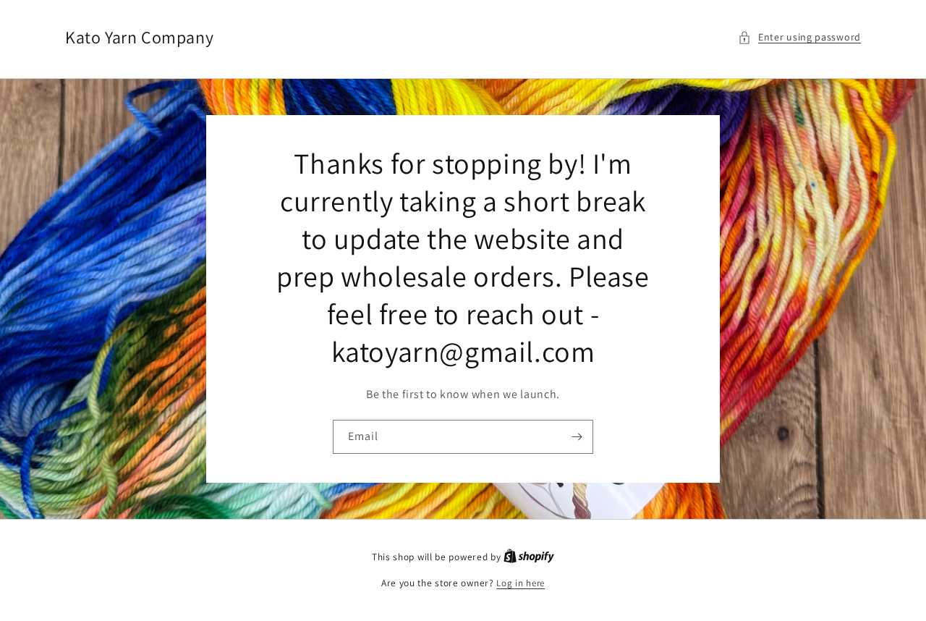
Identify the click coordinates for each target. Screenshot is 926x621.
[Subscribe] (576, 437)
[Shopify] (529, 557)
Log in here (520, 583)
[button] (799, 37)
